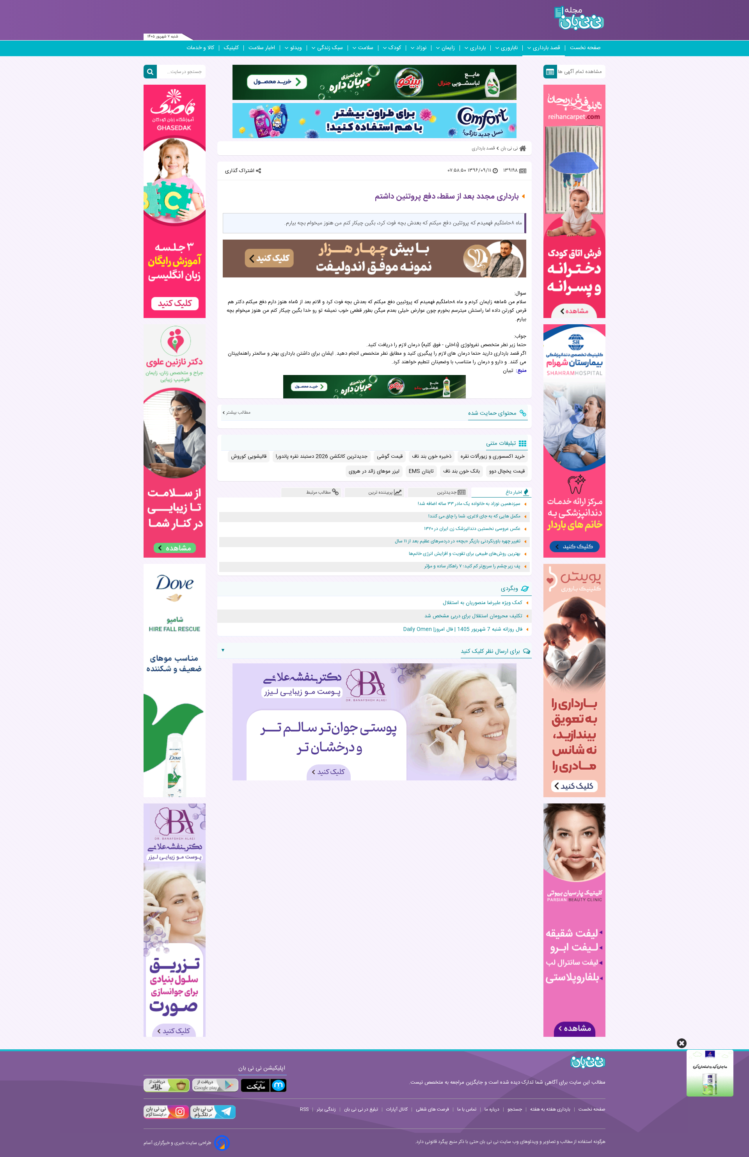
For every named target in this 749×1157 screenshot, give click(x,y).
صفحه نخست (585, 48)
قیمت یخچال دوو (507, 471)
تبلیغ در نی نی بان (361, 1109)
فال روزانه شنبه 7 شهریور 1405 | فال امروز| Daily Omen (462, 629)
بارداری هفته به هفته (550, 1109)
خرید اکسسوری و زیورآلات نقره (493, 456)
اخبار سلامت (261, 48)
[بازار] (167, 1085)
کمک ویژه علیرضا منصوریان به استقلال (482, 603)
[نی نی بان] (579, 18)
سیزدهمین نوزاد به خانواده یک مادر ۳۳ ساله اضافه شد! (469, 504)
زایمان (448, 48)
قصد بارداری (546, 48)
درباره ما (492, 1109)
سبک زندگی (330, 48)
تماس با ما (466, 1109)
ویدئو (296, 48)
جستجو (515, 1109)
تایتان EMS (421, 471)
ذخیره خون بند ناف (431, 456)
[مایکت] (264, 1085)
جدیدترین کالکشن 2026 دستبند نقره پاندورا (321, 456)
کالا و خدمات (200, 48)
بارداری (478, 48)
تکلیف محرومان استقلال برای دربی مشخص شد (473, 616)
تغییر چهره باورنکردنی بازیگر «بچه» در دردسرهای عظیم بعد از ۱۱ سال (457, 541)
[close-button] (681, 1043)
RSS (304, 1109)
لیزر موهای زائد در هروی (374, 471)
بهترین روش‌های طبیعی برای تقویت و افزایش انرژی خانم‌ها (464, 554)
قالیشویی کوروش (248, 456)
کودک (395, 48)
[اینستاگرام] (166, 1118)
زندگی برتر (326, 1109)
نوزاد (421, 48)
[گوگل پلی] (215, 1085)
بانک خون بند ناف (461, 471)
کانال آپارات (397, 1109)
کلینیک (231, 48)
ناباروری (509, 48)
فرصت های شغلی (432, 1109)
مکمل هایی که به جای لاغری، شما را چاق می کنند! (474, 516)
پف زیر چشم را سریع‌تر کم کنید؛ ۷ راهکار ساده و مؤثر (472, 566)
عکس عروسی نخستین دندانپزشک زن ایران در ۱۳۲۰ (472, 529)
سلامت (365, 48)
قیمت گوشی (390, 456)
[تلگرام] (212, 1118)
